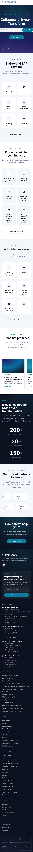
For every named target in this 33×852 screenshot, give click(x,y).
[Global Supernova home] (9, 2)
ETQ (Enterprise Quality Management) (13, 697)
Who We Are (6, 804)
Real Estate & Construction (9, 766)
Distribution (5, 795)
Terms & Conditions (16, 847)
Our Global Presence (8, 812)
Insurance (5, 769)
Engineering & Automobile (9, 761)
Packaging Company (8, 783)
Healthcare (5, 758)
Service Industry (7, 789)
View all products (15, 231)
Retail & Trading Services (9, 792)
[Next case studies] (29, 355)
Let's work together (15, 541)
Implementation (6, 720)
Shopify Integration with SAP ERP (11, 705)
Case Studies (6, 824)
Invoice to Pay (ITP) (8, 678)
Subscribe (15, 595)
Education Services (7, 786)
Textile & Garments (7, 778)
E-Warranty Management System (11, 711)
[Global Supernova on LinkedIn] (4, 565)
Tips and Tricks (6, 827)
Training (4, 737)
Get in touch (15, 37)
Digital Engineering (7, 746)
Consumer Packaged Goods (10, 763)
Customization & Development (11, 743)
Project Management (8, 729)
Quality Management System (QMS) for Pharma (15, 686)
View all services (15, 134)
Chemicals (5, 772)
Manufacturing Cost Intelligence (11, 675)
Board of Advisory (7, 810)
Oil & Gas (4, 775)
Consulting (5, 734)
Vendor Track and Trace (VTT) (11, 684)
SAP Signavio (6, 700)
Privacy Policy (4, 847)
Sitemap (28, 847)
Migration (4, 723)
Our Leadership (6, 807)
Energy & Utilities (7, 780)
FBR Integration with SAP (9, 702)
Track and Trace (7, 681)
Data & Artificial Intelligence (10, 740)
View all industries (15, 320)
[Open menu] (29, 2)
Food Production (7, 755)
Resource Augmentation (9, 732)
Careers (4, 815)
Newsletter (5, 830)
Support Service (7, 726)
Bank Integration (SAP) (8, 694)
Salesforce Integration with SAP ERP (12, 708)
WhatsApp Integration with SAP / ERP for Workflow (13, 690)
